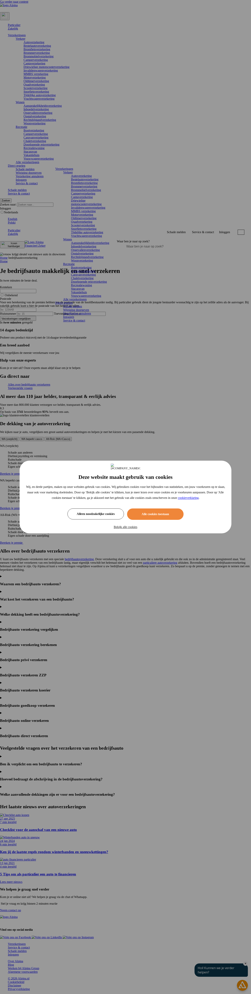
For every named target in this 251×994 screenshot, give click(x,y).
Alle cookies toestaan (155, 514)
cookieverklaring (188, 497)
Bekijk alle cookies (125, 527)
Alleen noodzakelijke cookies (96, 514)
